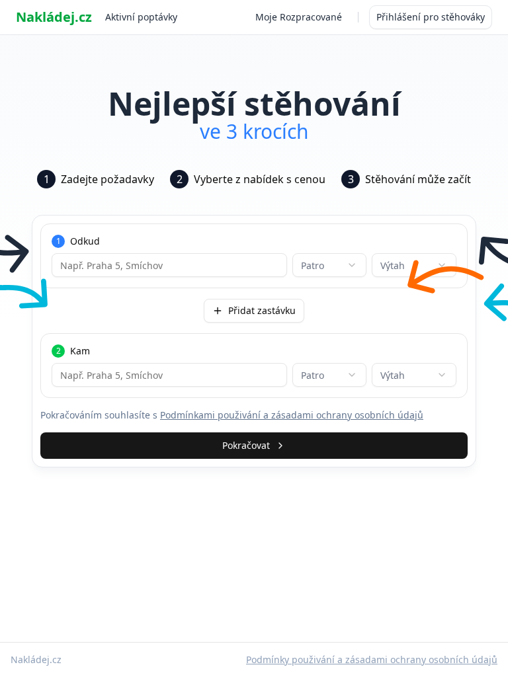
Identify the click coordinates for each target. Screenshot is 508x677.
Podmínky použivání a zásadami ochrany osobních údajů (371, 659)
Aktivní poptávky (141, 17)
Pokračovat (246, 445)
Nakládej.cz (54, 17)
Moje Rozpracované (298, 17)
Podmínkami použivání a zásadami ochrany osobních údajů (291, 415)
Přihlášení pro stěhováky (430, 17)
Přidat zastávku (262, 310)
